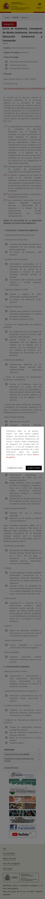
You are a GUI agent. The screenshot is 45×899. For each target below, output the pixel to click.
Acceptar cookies (34, 468)
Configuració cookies (15, 468)
